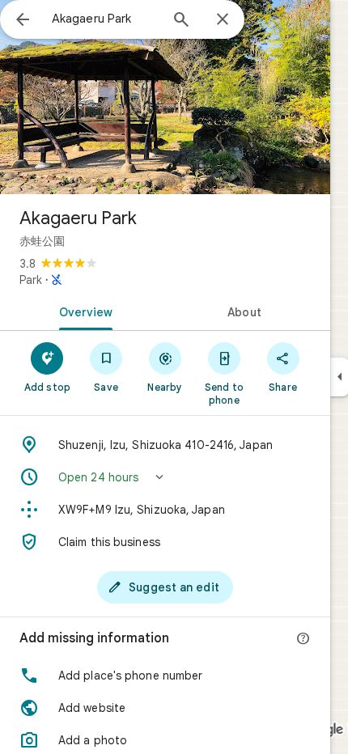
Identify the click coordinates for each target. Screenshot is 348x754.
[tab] (82, 310)
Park (30, 280)
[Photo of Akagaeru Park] (165, 97)
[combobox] (105, 18)
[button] (165, 477)
